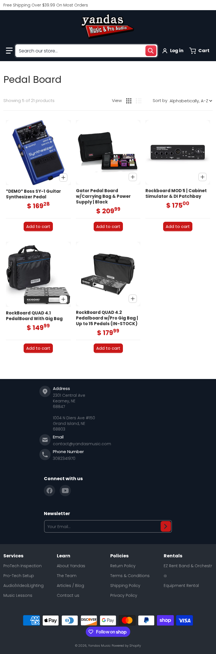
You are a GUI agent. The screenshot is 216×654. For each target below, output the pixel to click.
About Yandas (71, 566)
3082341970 (64, 458)
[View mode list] (139, 101)
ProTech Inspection (22, 566)
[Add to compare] (63, 177)
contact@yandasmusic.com (82, 444)
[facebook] (49, 490)
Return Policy (123, 566)
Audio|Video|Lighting (23, 585)
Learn (63, 556)
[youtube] (65, 490)
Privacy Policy (123, 595)
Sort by (160, 100)
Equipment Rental (181, 585)
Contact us (68, 595)
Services (13, 556)
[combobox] (86, 50)
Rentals (173, 556)
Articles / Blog (70, 585)
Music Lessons (17, 595)
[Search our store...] (150, 50)
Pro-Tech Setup (18, 575)
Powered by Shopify (126, 645)
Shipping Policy (125, 585)
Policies (119, 556)
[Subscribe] (166, 526)
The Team (66, 575)
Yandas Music (99, 645)
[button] (9, 50)
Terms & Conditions (130, 575)
